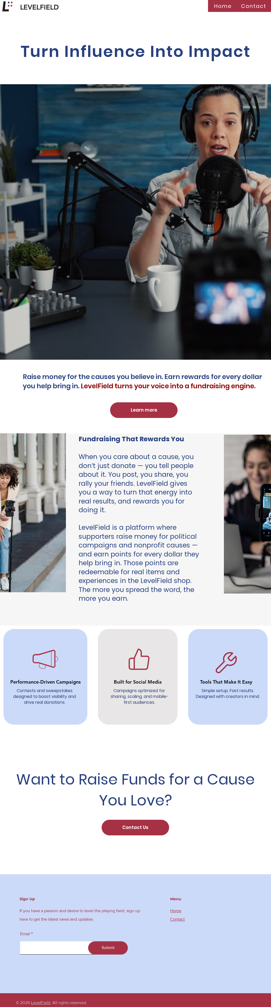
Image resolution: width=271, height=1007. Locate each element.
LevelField (40, 1002)
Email (25, 934)
